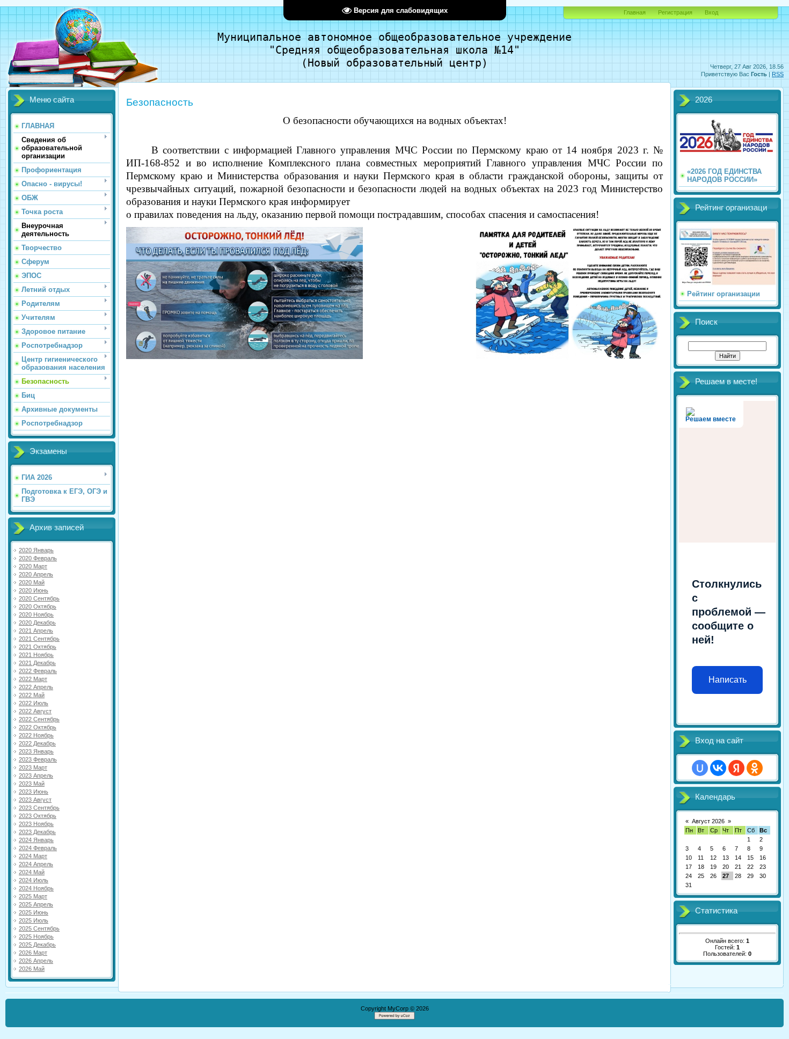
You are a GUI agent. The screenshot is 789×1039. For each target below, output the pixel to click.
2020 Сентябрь (39, 598)
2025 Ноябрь (36, 936)
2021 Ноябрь (36, 655)
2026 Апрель (36, 960)
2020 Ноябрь (36, 614)
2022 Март (33, 679)
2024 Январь (36, 840)
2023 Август (35, 799)
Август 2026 (708, 821)
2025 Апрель (36, 904)
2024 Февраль (38, 848)
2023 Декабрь (37, 832)
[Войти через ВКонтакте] (718, 768)
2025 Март (33, 896)
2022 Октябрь (37, 727)
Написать (727, 679)
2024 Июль (33, 880)
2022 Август (35, 711)
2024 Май (32, 872)
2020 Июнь (33, 590)
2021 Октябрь (37, 646)
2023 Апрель (36, 775)
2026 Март (33, 952)
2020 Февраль (38, 558)
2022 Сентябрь (39, 719)
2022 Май (32, 695)
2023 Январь (36, 751)
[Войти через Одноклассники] (755, 768)
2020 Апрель (36, 574)
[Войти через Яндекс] (736, 768)
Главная (635, 12)
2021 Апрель (36, 630)
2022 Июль (33, 703)
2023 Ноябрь (36, 824)
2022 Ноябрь (36, 735)
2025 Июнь (33, 912)
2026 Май (32, 968)
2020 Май (32, 582)
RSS (778, 74)
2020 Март (33, 566)
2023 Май (32, 783)
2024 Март (33, 856)
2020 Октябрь (37, 606)
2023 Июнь (33, 791)
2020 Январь (36, 550)
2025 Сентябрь (39, 928)
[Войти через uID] (700, 768)
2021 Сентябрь (39, 638)
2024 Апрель (36, 864)
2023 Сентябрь (39, 807)
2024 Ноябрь (36, 888)
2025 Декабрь (37, 944)
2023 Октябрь (37, 816)
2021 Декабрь (37, 663)
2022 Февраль (38, 671)
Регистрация (675, 12)
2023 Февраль (38, 759)
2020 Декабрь (37, 622)
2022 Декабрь (37, 743)
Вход (711, 12)
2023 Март (33, 767)
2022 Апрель (36, 687)
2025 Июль (33, 920)
